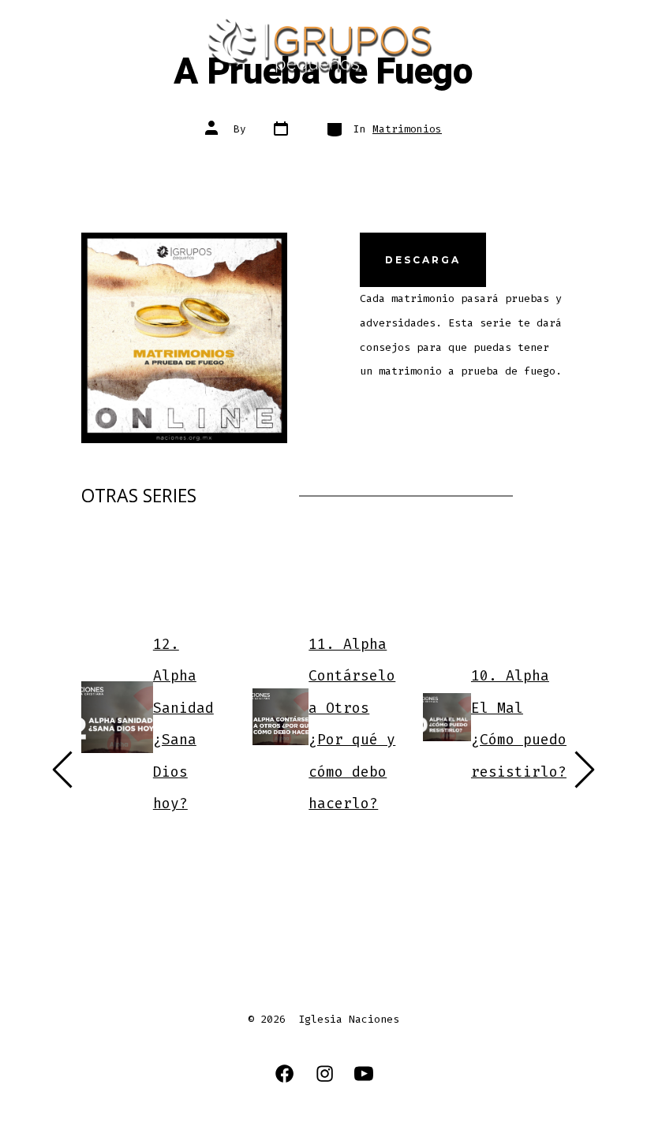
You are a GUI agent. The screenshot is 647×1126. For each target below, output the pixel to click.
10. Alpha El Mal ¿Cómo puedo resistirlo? (518, 723)
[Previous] (63, 769)
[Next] (583, 769)
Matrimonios (407, 129)
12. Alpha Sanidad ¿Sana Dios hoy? (182, 723)
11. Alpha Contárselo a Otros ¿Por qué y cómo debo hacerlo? (352, 723)
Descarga (423, 260)
